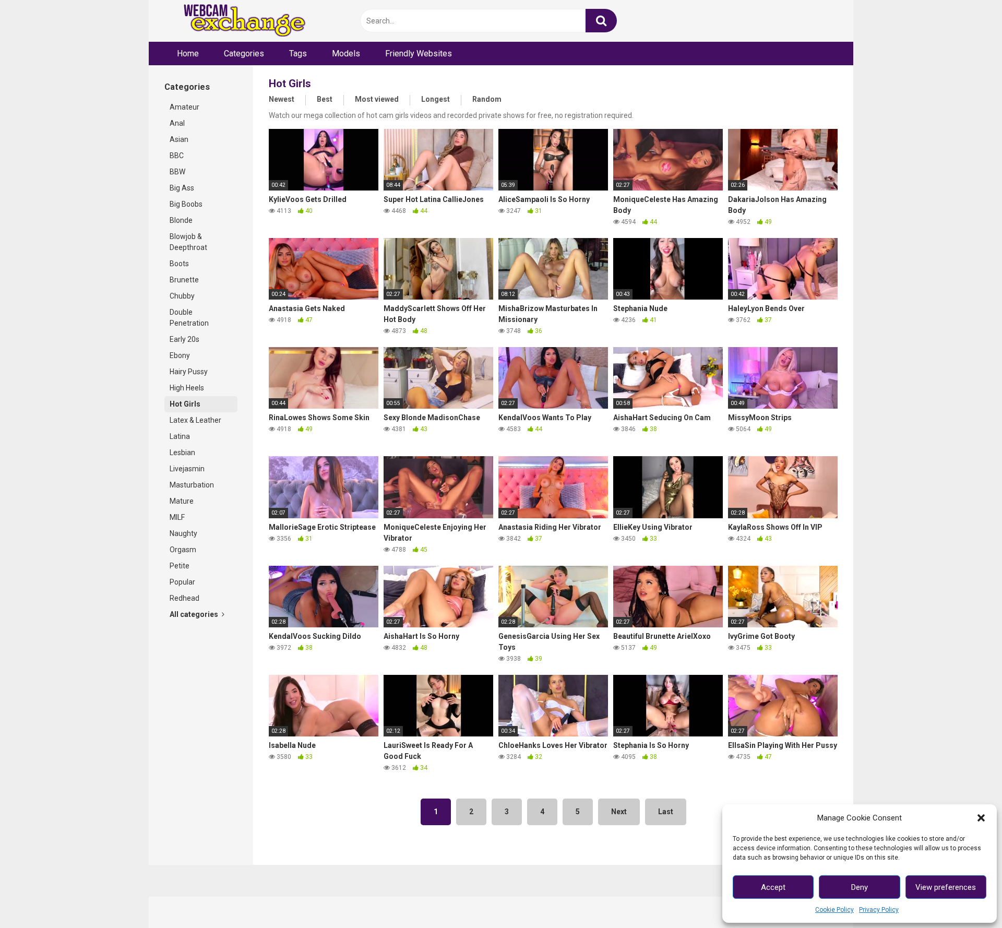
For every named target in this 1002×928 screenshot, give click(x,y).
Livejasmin (187, 469)
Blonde (181, 220)
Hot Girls (185, 404)
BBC (177, 155)
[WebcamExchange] (238, 21)
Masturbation (192, 485)
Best (324, 99)
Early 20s (184, 339)
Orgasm (183, 549)
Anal (177, 123)
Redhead (184, 598)
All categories (195, 614)
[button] (981, 818)
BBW (177, 172)
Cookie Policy (834, 909)
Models (346, 53)
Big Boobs (186, 204)
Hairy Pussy (189, 371)
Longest (435, 99)
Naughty (183, 533)
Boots (179, 263)
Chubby (182, 296)
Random (487, 99)
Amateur (184, 107)
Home (188, 53)
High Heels (187, 388)
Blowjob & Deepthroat (188, 242)
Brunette (184, 280)
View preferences (945, 887)
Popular (182, 582)
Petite (179, 566)
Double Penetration (189, 317)
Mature (182, 501)
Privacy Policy (879, 909)
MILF (177, 517)
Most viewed (377, 99)
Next (619, 811)
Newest (281, 99)
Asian (179, 139)
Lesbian (182, 452)
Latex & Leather (195, 420)
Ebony (180, 355)
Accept (773, 887)
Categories (244, 53)
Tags (298, 53)
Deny (859, 887)
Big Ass (182, 188)
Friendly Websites (418, 53)
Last (665, 811)
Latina (180, 436)
